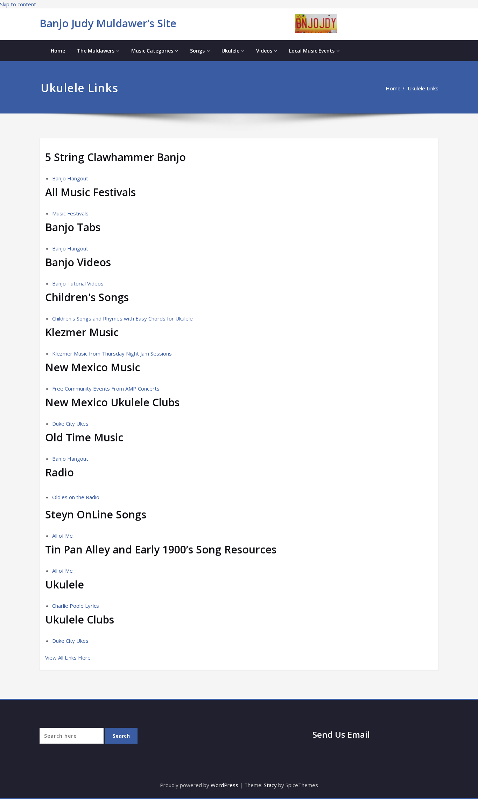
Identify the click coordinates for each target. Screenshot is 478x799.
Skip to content (18, 4)
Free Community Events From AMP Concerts (106, 388)
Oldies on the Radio (75, 497)
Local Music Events (312, 50)
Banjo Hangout (70, 178)
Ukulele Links (423, 88)
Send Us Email (341, 734)
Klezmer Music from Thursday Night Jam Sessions (112, 353)
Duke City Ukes (70, 423)
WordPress (224, 784)
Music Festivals (70, 213)
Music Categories (152, 50)
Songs (197, 50)
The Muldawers (95, 50)
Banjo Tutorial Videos (78, 283)
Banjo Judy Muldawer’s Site (108, 23)
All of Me (62, 535)
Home (58, 50)
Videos (264, 50)
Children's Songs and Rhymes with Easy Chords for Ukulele (122, 318)
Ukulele (230, 50)
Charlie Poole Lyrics (75, 605)
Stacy (270, 784)
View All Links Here (68, 657)
